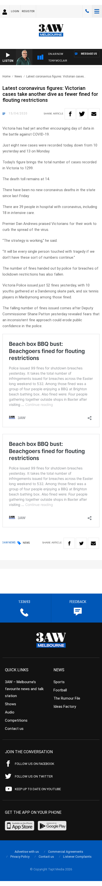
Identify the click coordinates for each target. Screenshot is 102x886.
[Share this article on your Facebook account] (70, 113)
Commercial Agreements (65, 851)
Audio (9, 712)
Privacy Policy (19, 856)
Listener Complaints (77, 856)
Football (60, 690)
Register (28, 11)
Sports (59, 682)
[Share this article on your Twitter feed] (82, 113)
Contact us (14, 728)
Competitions (16, 720)
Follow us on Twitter (34, 776)
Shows (10, 704)
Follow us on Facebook (34, 764)
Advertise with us (27, 851)
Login (15, 11)
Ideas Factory (64, 706)
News (18, 76)
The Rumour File (66, 698)
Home (6, 76)
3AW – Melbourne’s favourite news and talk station (24, 689)
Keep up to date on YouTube (38, 789)
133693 (87, 11)
